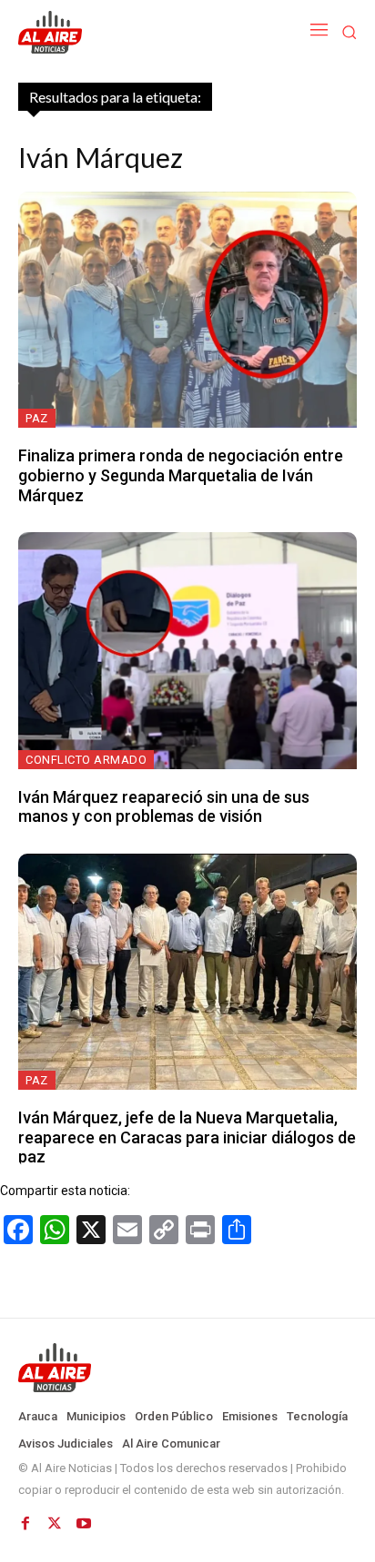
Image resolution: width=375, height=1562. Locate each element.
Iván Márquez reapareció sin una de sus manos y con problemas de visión (163, 806)
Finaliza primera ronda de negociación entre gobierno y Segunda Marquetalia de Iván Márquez (180, 475)
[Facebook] (25, 1524)
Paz (36, 418)
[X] (54, 1524)
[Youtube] (83, 1524)
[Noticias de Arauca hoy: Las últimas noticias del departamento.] (187, 1367)
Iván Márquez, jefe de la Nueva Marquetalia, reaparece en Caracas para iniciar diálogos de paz (187, 1137)
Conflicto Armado (86, 759)
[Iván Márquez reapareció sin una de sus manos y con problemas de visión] (187, 650)
